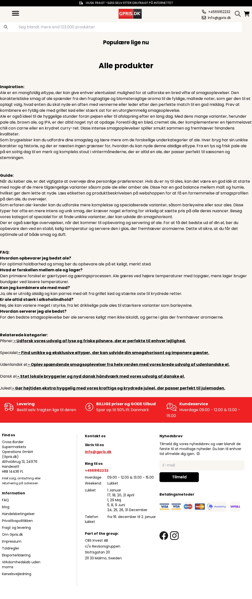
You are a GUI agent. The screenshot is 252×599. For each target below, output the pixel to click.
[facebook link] (163, 535)
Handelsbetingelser (18, 513)
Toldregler (10, 548)
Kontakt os (95, 436)
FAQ (5, 500)
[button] (198, 453)
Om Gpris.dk (12, 534)
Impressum (11, 541)
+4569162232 (97, 470)
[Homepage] (129, 13)
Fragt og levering (16, 527)
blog (5, 506)
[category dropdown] (15, 13)
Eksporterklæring (16, 555)
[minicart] (247, 14)
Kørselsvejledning (16, 573)
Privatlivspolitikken (17, 520)
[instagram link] (174, 535)
